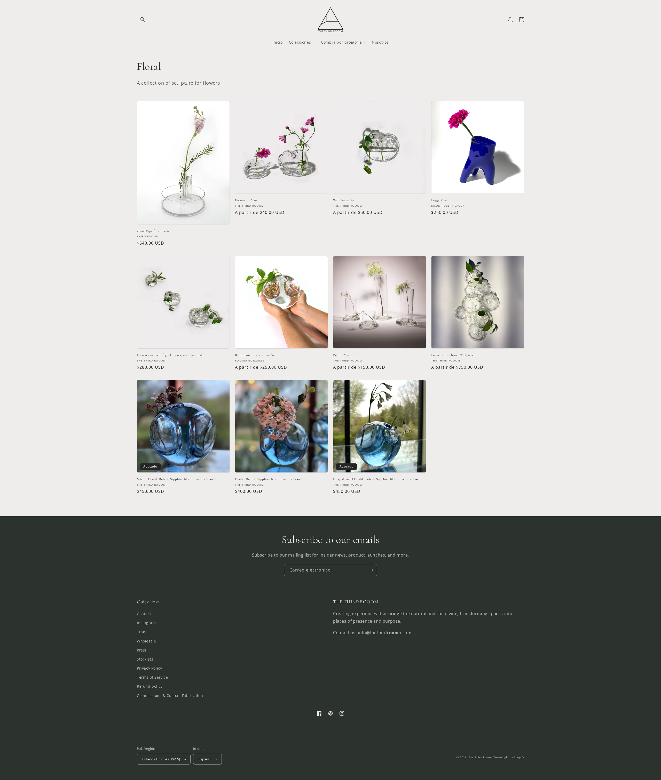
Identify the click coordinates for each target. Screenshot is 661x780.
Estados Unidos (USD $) (161, 759)
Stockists (145, 659)
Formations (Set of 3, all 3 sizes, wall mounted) (170, 355)
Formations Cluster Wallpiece (452, 355)
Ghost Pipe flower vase (153, 231)
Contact (144, 613)
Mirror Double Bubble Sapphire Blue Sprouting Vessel (176, 479)
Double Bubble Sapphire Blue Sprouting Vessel (268, 479)
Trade (142, 631)
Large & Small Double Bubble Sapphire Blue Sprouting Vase (376, 479)
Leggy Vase (439, 200)
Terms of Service (152, 677)
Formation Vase (246, 200)
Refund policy (150, 686)
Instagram (146, 622)
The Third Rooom (481, 757)
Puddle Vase (341, 355)
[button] (142, 19)
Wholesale (146, 641)
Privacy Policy (149, 668)
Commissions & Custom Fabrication (170, 695)
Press (142, 650)
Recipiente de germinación (254, 355)
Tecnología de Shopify (508, 757)
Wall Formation (344, 200)
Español (205, 759)
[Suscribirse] (371, 570)
